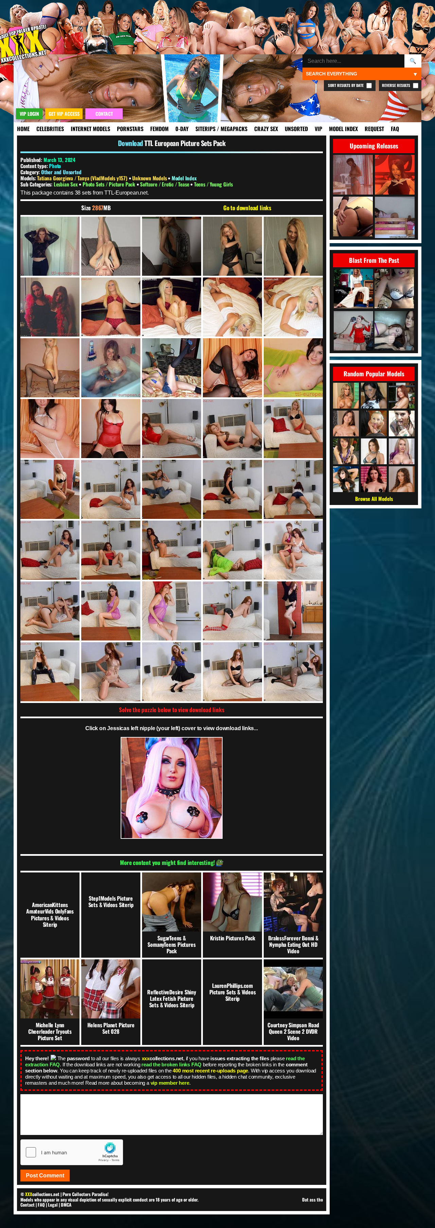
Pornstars (130, 129)
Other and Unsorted (61, 172)
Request (374, 129)
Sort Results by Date (346, 85)
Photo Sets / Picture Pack (110, 184)
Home (23, 129)
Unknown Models (150, 178)
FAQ (395, 129)
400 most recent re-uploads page (210, 1070)
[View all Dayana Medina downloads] (402, 396)
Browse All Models (374, 498)
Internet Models (90, 129)
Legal (53, 1204)
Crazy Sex (266, 129)
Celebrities (50, 129)
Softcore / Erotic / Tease (165, 184)
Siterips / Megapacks (221, 129)
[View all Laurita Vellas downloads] (346, 451)
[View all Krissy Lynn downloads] (374, 451)
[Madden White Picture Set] (353, 289)
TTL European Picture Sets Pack (184, 143)
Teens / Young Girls (213, 184)
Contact (27, 1204)
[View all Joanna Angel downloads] (402, 423)
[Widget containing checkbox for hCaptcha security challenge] (71, 1152)
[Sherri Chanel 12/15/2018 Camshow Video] (353, 331)
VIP (318, 129)
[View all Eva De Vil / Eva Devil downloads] (374, 479)
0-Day (182, 129)
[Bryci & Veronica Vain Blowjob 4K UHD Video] (394, 331)
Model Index (343, 129)
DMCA (66, 1204)
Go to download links (247, 207)
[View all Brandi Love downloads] (346, 396)
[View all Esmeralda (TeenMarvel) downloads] (402, 479)
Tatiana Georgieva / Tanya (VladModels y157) (82, 178)
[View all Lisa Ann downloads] (346, 479)
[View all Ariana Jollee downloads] (374, 396)
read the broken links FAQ (171, 1064)
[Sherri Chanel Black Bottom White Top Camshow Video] (394, 289)
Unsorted (296, 129)
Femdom (159, 129)
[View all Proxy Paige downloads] (402, 451)
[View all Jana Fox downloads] (374, 423)
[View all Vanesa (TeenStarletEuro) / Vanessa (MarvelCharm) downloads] (346, 423)
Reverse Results (396, 85)
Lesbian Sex (66, 184)
